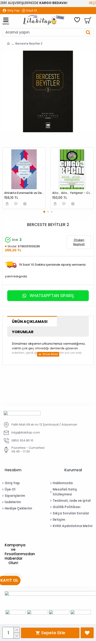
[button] (44, 212)
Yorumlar (23, 332)
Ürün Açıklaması (30, 321)
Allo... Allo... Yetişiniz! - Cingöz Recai (72, 193)
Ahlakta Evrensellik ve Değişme (24, 193)
